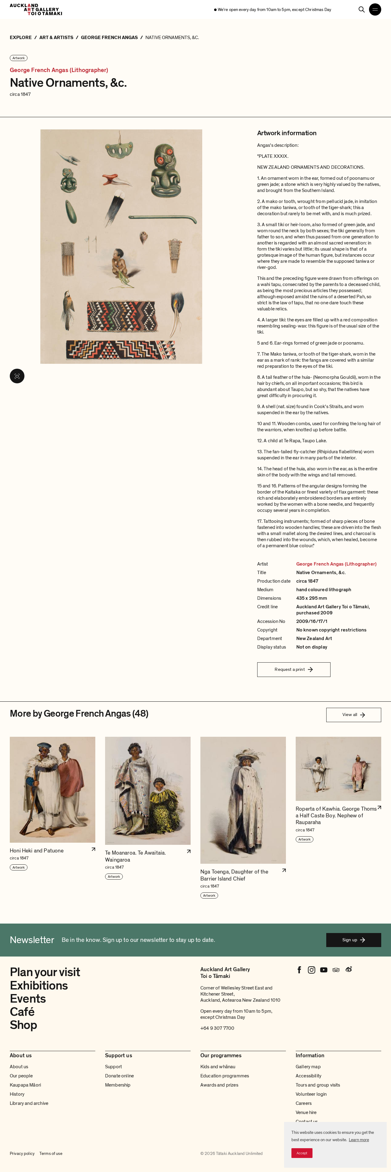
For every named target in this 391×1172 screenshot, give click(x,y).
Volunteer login (311, 1094)
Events (28, 998)
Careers (304, 1103)
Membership (118, 1085)
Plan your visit (45, 972)
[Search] (362, 9)
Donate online (119, 1076)
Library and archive (29, 1103)
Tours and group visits (318, 1085)
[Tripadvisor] (336, 970)
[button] (52, 818)
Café (22, 1012)
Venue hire (306, 1112)
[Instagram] (311, 970)
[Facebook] (299, 970)
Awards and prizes (219, 1085)
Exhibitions (39, 985)
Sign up (349, 940)
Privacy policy (22, 1153)
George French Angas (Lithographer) (59, 70)
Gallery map (308, 1066)
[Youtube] (323, 970)
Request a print (290, 669)
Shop (23, 1025)
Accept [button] (302, 1153)
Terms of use (50, 1153)
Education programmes (224, 1076)
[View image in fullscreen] (17, 376)
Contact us (307, 1121)
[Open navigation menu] (375, 9)
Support (113, 1066)
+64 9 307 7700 (217, 1028)
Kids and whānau (217, 1066)
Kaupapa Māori (25, 1085)
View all (349, 714)
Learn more (359, 1140)
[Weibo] (348, 970)
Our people (21, 1076)
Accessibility (308, 1076)
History (17, 1094)
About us (19, 1066)
